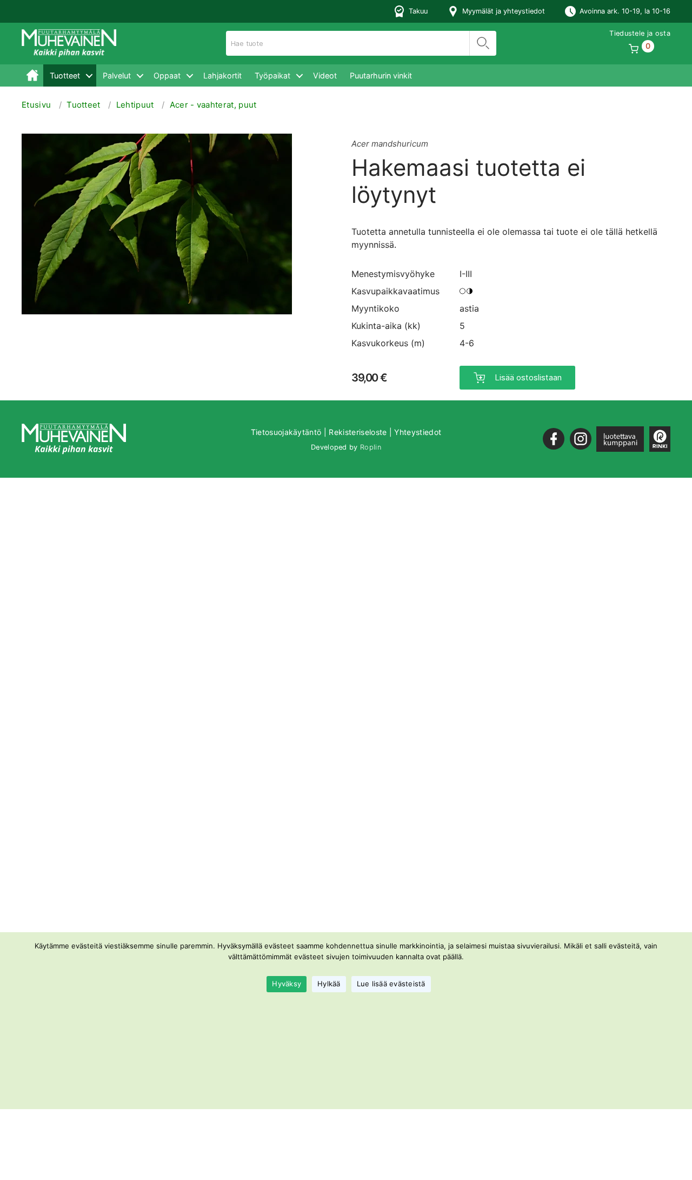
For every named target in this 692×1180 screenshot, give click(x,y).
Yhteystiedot (417, 432)
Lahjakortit (222, 75)
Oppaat (167, 75)
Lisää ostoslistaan (528, 377)
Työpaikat (272, 75)
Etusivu (32, 75)
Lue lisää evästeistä (391, 984)
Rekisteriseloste (358, 432)
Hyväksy (286, 984)
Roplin (370, 447)
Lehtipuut (135, 105)
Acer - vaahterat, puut (213, 105)
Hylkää (329, 984)
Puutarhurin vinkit (381, 75)
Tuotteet (65, 75)
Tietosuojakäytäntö (286, 432)
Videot (325, 75)
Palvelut (117, 75)
